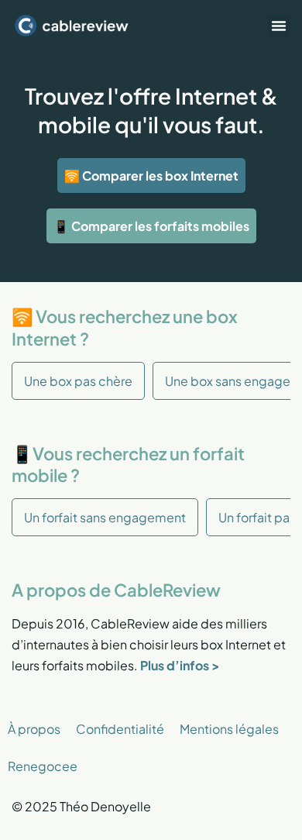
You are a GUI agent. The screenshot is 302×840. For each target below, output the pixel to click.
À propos (34, 729)
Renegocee (42, 766)
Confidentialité (120, 729)
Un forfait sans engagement (105, 517)
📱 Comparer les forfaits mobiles (151, 226)
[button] (278, 25)
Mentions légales (229, 729)
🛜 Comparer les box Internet (151, 175)
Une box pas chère (78, 381)
